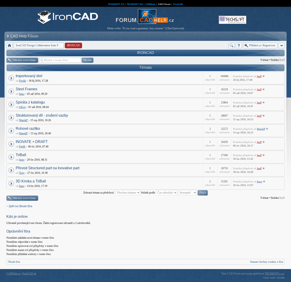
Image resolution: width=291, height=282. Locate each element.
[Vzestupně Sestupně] (193, 192)
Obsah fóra (14, 261)
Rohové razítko (28, 128)
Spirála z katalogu (30, 102)
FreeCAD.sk (29, 273)
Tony (22, 172)
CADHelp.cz (13, 273)
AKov (22, 107)
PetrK (22, 146)
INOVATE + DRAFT (32, 142)
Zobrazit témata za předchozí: (99, 192)
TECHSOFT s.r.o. (275, 273)
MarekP (23, 120)
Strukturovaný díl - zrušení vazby (42, 115)
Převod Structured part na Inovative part (47, 168)
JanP (259, 76)
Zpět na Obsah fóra (20, 206)
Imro (21, 94)
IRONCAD (145, 53)
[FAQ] (239, 45)
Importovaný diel (29, 76)
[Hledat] (231, 45)
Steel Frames (26, 89)
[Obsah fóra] (9, 45)
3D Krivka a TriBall (31, 181)
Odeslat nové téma (24, 60)
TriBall (21, 155)
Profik (22, 80)
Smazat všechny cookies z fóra (266, 261)
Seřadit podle (148, 192)
